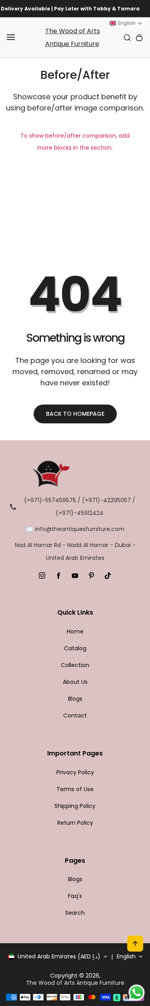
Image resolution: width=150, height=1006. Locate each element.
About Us (75, 682)
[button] (126, 23)
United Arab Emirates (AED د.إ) (59, 956)
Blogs (75, 699)
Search (75, 913)
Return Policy (75, 823)
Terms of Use (75, 789)
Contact (75, 715)
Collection (75, 665)
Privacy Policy (75, 772)
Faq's (75, 896)
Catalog (75, 648)
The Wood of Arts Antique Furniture (72, 37)
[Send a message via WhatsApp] (136, 992)
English (126, 956)
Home (75, 631)
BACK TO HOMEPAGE (75, 414)
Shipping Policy (75, 806)
